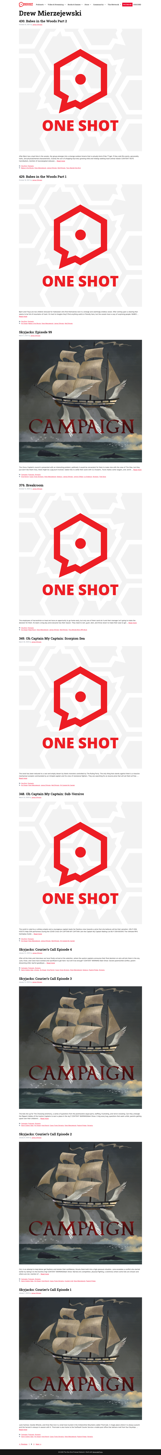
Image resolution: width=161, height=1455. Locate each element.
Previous (23, 1444)
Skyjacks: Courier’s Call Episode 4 (45, 949)
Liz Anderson (88, 476)
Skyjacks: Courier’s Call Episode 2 (45, 1134)
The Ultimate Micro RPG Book (77, 630)
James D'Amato (52, 168)
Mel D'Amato (61, 168)
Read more (61, 161)
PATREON (127, 4)
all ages (36, 970)
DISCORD (137, 4)
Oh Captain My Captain (67, 785)
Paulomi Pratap (93, 970)
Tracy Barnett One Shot (73, 168)
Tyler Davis (102, 476)
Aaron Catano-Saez (27, 970)
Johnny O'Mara (78, 476)
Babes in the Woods (27, 168)
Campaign (24, 474)
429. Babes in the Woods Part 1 (42, 176)
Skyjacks (38, 474)
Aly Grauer (24, 323)
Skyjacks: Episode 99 (35, 332)
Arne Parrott (25, 476)
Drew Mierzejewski (40, 168)
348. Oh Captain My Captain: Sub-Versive (51, 794)
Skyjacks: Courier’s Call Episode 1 (45, 1289)
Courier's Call (69, 1281)
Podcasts (31, 166)
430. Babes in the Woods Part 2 (43, 21)
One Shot (24, 166)
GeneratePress (98, 1452)
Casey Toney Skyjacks (36, 476)
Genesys (59, 476)
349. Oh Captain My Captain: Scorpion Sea (52, 638)
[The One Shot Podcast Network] (26, 4)
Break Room (32, 630)
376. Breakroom (31, 485)
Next (38, 1444)
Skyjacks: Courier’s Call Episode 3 (45, 978)
